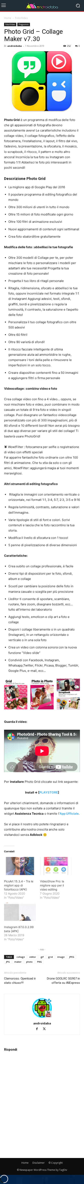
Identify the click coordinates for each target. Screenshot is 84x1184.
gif (42, 956)
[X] (45, 1029)
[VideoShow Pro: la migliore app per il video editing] (56, 866)
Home (7, 18)
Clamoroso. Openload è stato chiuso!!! (20, 981)
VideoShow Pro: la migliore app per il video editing (52, 885)
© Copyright (56, 1162)
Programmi (24, 24)
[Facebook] (38, 1029)
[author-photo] (42, 1017)
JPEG (71, 956)
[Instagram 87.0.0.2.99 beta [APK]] (20, 912)
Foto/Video (21, 18)
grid (50, 956)
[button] (16, 695)
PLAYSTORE (48, 792)
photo (29, 961)
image (61, 956)
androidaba (14, 45)
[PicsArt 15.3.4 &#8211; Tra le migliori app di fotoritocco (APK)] (20, 866)
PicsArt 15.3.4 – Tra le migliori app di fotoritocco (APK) (18, 885)
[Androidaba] (42, 5)
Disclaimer (38, 1162)
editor (32, 956)
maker (18, 961)
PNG (39, 961)
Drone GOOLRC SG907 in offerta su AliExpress (63, 981)
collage (21, 956)
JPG (8, 961)
